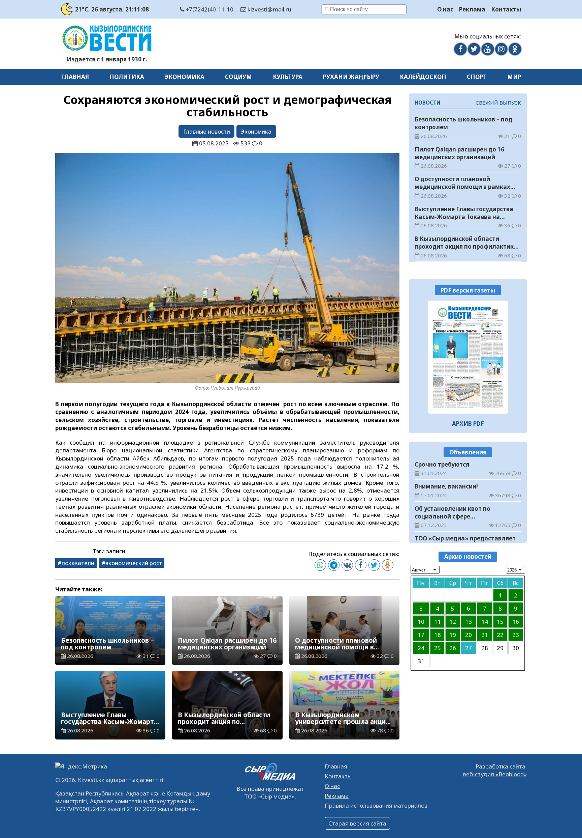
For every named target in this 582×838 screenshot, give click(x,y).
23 (515, 634)
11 (437, 621)
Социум (238, 77)
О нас (445, 9)
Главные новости (206, 131)
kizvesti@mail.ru (268, 9)
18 (437, 634)
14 (484, 621)
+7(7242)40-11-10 (208, 9)
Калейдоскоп (423, 77)
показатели (78, 563)
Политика (126, 77)
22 (500, 634)
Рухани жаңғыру (351, 77)
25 (437, 647)
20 (468, 634)
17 (421, 634)
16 (515, 621)
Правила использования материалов (376, 805)
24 (421, 647)
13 (468, 621)
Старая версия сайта (357, 823)
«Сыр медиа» (276, 796)
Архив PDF (468, 423)
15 (500, 621)
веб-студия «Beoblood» (495, 774)
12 (452, 621)
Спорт (477, 77)
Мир (514, 77)
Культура (287, 77)
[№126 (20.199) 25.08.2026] (468, 357)
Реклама (472, 9)
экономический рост (134, 563)
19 (452, 634)
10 (421, 621)
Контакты (506, 9)
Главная (75, 77)
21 (484, 634)
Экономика (184, 77)
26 (452, 647)
